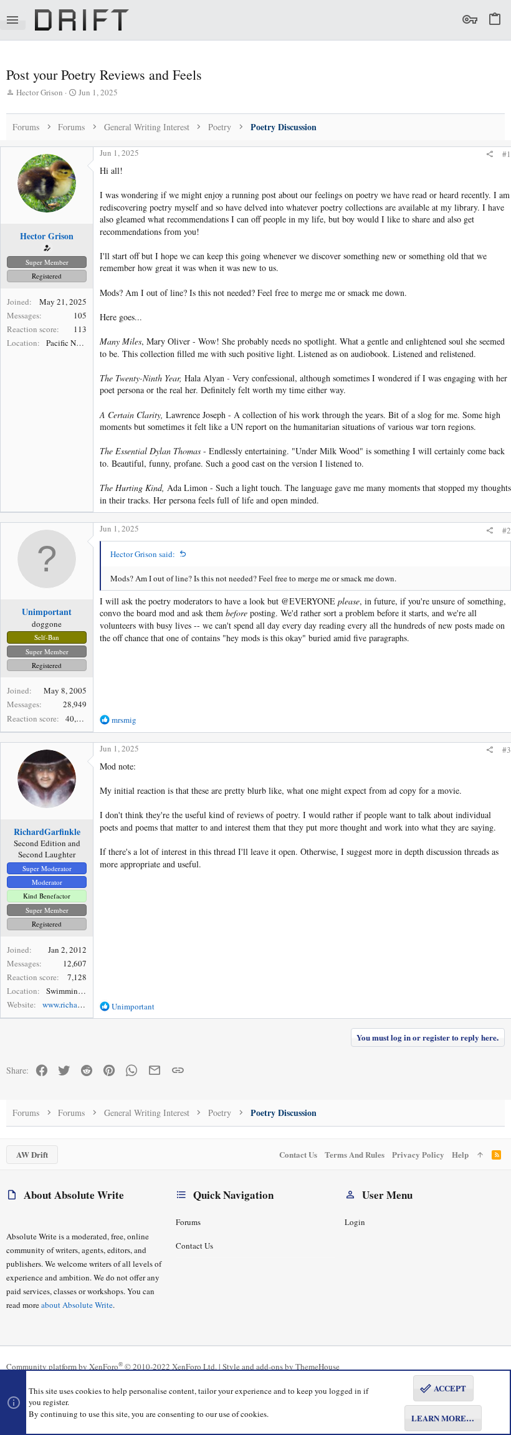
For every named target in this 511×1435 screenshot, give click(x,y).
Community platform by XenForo (111, 1366)
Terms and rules (354, 1154)
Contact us (194, 1245)
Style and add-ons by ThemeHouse (281, 1366)
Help (460, 1154)
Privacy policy (418, 1154)
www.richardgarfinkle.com (86, 1004)
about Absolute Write (77, 1304)
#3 (506, 749)
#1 (506, 154)
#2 (506, 530)
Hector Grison (39, 92)
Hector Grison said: (142, 554)
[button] (13, 20)
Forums (188, 1222)
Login (355, 1222)
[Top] (480, 1154)
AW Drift (32, 1154)
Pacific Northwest (75, 342)
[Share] (489, 154)
